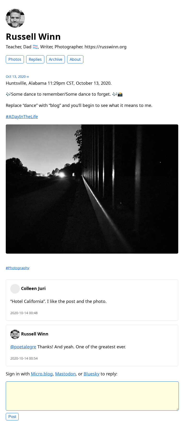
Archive (55, 59)
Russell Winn (33, 36)
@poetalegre (23, 347)
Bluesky (91, 374)
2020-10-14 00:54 (24, 358)
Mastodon (65, 374)
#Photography (17, 268)
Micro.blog (42, 374)
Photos (14, 59)
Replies (35, 59)
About (75, 59)
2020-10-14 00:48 (24, 313)
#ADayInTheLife (22, 116)
